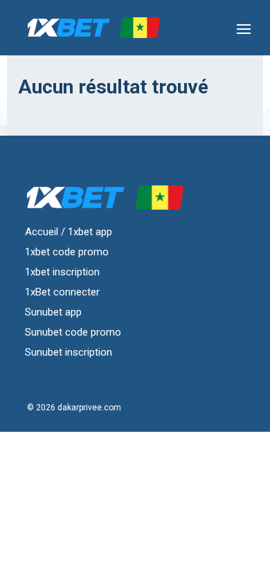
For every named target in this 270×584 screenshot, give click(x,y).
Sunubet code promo (73, 331)
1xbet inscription (62, 271)
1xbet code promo (67, 251)
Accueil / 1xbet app (68, 231)
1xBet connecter (62, 291)
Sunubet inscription (68, 351)
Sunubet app (53, 311)
